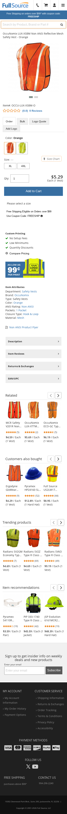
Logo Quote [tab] (39, 121)
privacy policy (46, 722)
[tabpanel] (33, 177)
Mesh (20, 318)
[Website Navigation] (63, 5)
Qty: (6, 178)
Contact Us (47, 778)
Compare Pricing (19, 253)
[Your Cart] (47, 5)
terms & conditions (50, 716)
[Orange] (10, 148)
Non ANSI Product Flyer (23, 327)
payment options (15, 715)
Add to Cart (34, 191)
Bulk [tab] (22, 121)
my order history (15, 708)
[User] (54, 5)
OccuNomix (22, 295)
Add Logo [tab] (11, 128)
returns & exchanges (51, 704)
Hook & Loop (31, 314)
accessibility (45, 728)
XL (10, 166)
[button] (31, 97)
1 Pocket (21, 310)
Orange (18, 302)
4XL (23, 166)
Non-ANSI (28, 306)
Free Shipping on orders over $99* (33, 15)
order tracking (47, 710)
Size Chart (53, 158)
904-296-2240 (46, 783)
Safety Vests (29, 291)
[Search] (62, 24)
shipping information (51, 698)
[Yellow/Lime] (22, 148)
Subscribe (54, 670)
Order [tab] (9, 121)
